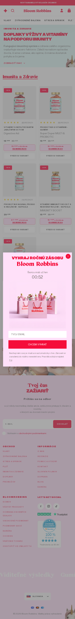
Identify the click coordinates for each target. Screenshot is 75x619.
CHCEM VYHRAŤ (37, 344)
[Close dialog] (68, 256)
